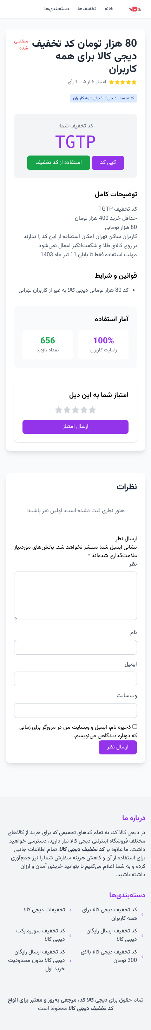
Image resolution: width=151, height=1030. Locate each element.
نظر (133, 564)
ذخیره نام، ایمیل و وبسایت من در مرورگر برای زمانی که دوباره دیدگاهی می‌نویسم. (78, 731)
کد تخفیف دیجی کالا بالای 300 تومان (109, 956)
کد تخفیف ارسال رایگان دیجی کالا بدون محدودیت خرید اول (36, 960)
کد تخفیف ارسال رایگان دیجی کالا (111, 935)
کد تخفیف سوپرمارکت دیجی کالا (40, 935)
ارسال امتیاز (75, 426)
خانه (109, 9)
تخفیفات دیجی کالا (44, 910)
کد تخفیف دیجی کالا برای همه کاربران (109, 914)
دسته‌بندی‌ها (56, 9)
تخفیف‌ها (87, 9)
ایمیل (131, 664)
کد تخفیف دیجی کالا (82, 849)
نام (133, 633)
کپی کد (108, 162)
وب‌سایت (127, 696)
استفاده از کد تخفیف (58, 162)
